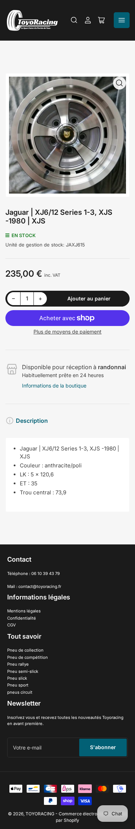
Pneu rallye (18, 664)
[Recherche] (74, 20)
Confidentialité (21, 618)
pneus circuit (19, 692)
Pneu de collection (25, 650)
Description (32, 420)
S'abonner (103, 747)
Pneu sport (17, 685)
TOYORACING (40, 813)
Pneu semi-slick (22, 671)
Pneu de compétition (27, 657)
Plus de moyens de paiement (67, 332)
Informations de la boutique (54, 385)
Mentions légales (24, 610)
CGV (11, 625)
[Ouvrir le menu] (122, 20)
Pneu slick (17, 678)
